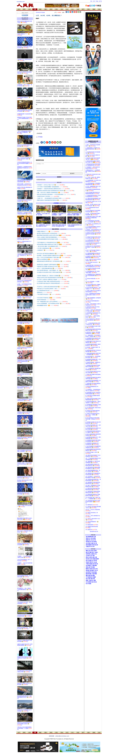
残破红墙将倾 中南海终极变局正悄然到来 (52, 200)
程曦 (87, 539)
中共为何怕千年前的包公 (49, 297)
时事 (35, 9)
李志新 (87, 562)
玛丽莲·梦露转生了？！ (48, 231)
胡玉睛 (93, 544)
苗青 (87, 570)
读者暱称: (38, 173)
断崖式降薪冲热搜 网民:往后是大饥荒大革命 (54, 235)
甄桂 (96, 565)
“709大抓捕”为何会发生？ (49, 294)
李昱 (87, 541)
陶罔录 (87, 568)
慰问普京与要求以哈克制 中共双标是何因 (51, 233)
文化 (72, 9)
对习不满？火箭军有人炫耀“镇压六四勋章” (51, 279)
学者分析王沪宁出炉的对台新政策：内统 (51, 288)
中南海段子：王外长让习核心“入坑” (51, 184)
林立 (92, 580)
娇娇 (90, 583)
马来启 (91, 550)
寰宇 (83, 9)
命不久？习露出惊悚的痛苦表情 (50, 268)
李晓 (90, 580)
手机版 (97, 1)
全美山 (96, 552)
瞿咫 (87, 575)
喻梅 (89, 577)
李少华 (87, 583)
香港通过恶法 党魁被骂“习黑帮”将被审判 (53, 264)
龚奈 (92, 543)
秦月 (94, 555)
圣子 (91, 555)
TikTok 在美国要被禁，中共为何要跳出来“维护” (53, 303)
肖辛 (93, 546)
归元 (96, 553)
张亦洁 (94, 568)
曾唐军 (97, 558)
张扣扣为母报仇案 (46, 299)
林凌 (92, 582)
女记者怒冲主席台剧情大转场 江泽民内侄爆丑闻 (54, 272)
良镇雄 (90, 563)
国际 (46, 9)
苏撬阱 (94, 577)
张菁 (87, 553)
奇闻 (51, 9)
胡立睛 (87, 558)
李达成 (93, 572)
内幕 (29, 9)
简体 (91, 1)
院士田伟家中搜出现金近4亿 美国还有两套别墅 (53, 283)
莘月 (92, 562)
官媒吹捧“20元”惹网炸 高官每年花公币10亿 (53, 266)
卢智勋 (87, 563)
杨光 (87, 552)
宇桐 (90, 562)
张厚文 (95, 541)
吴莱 (89, 578)
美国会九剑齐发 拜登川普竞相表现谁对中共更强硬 (55, 277)
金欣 (87, 536)
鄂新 (96, 573)
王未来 (90, 558)
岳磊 (89, 575)
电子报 (100, 1)
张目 (87, 578)
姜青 (87, 573)
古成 (89, 550)
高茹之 (93, 570)
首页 (19, 9)
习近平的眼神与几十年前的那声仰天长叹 (53, 242)
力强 (91, 539)
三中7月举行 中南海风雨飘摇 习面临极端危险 (52, 186)
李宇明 (95, 560)
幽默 (40, 9)
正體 (94, 1)
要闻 (24, 9)
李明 (89, 539)
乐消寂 (89, 560)
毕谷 (87, 565)
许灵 (87, 582)
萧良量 (89, 573)
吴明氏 (90, 557)
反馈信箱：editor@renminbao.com (59, 736)
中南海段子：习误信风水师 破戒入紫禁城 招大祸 (53, 188)
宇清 (91, 567)
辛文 (89, 538)
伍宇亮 (94, 539)
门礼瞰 (93, 573)
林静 (87, 544)
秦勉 (87, 550)
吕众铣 (95, 562)
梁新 (95, 580)
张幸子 (93, 552)
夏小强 (89, 570)
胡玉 (87, 560)
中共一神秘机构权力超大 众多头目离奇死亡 (52, 301)
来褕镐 (94, 558)
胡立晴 (96, 544)
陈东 (91, 577)
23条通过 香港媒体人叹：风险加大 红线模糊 (53, 275)
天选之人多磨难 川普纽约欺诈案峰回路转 (51, 237)
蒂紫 (93, 565)
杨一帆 (91, 541)
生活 (67, 9)
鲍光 (96, 572)
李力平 (96, 570)
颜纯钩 (93, 553)
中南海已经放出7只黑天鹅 (48, 196)
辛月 (92, 560)
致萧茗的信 (44, 292)
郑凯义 (89, 543)
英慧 (87, 567)
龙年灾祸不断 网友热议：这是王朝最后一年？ (53, 270)
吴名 (87, 543)
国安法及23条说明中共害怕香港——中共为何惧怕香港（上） (56, 194)
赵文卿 (87, 572)
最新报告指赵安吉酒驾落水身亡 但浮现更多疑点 (54, 261)
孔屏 (95, 536)
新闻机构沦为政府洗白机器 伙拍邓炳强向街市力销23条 (55, 190)
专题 (78, 9)
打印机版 (39, 137)
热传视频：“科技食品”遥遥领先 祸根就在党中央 (54, 255)
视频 (94, 9)
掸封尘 (87, 557)
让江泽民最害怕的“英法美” (48, 290)
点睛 (89, 567)
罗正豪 (89, 552)
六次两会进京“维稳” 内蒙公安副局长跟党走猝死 (53, 281)
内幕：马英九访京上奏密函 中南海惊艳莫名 (53, 192)
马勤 (91, 578)
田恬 (91, 575)
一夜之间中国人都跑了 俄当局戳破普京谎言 (52, 246)
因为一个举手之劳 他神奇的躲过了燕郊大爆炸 (53, 257)
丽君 (92, 536)
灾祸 (56, 9)
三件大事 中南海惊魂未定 (48, 248)
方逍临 (87, 546)
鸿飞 (97, 568)
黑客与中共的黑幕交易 (48, 259)
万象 (62, 9)
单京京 (95, 582)
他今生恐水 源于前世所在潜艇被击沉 (51, 253)
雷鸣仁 (89, 553)
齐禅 (94, 578)
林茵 (93, 557)
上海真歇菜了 (45, 250)
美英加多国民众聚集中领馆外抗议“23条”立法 (54, 244)
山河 (87, 555)
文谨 (91, 538)
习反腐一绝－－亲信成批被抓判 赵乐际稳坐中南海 (53, 198)
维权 (88, 9)
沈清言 (94, 538)
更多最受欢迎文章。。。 (95, 531)
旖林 (94, 575)
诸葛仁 (87, 580)
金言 (93, 563)
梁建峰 (89, 544)
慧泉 (94, 567)
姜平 (90, 572)
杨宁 (89, 555)
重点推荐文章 (25, 18)
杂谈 (99, 9)
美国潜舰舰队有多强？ (48, 305)
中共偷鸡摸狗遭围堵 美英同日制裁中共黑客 (52, 239)
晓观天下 (90, 565)
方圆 (96, 557)
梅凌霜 (89, 536)
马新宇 (95, 550)
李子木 (90, 546)
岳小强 (95, 543)
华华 (87, 577)
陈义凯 (96, 563)
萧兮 (89, 541)
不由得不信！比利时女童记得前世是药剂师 (52, 286)
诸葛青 (89, 582)
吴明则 (90, 568)
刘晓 (87, 538)
